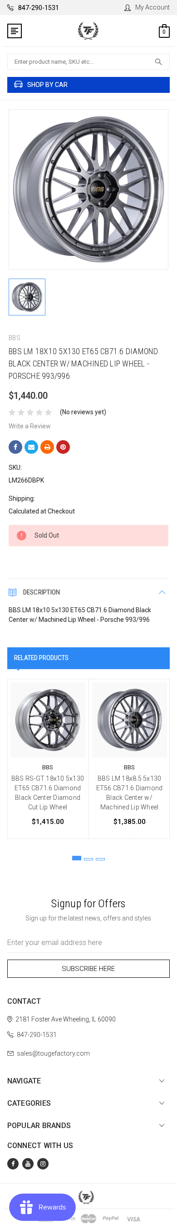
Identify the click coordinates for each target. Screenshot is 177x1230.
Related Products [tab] (41, 658)
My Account (152, 7)
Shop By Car (47, 84)
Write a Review (30, 426)
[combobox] (88, 62)
